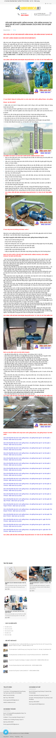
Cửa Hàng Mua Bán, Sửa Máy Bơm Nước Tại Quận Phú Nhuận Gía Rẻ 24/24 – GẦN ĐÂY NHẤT (28, 654)
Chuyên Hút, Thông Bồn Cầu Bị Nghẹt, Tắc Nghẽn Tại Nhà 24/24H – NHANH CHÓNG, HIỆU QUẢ (29, 660)
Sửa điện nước (8, 632)
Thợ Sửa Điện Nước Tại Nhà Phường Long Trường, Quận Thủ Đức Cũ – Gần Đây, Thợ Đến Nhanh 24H (30, 649)
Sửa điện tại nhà (8, 626)
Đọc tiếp (7, 589)
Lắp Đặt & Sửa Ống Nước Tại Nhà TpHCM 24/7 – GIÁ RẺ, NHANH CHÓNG (24, 670)
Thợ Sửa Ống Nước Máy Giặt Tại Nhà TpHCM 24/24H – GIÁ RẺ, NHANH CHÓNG (25, 665)
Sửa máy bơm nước (9, 630)
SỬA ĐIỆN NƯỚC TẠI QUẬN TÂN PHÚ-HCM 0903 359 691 (14, 612)
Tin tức (14, 30)
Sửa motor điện (8, 634)
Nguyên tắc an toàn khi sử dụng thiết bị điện (15, 583)
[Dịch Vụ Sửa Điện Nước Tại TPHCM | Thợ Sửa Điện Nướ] (28, 7)
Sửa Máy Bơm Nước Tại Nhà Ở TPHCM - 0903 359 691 (40, 583)
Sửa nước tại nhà (8, 628)
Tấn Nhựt (27, 733)
